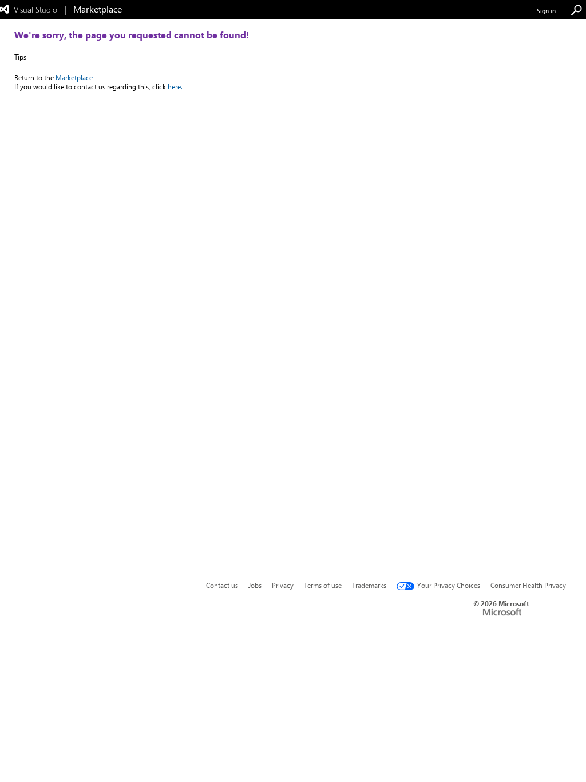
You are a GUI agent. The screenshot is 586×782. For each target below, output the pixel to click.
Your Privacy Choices (448, 585)
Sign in (546, 10)
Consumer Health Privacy (528, 585)
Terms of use (323, 585)
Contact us (222, 585)
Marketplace (74, 77)
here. (175, 86)
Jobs (255, 585)
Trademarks (369, 585)
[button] (576, 10)
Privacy (283, 585)
